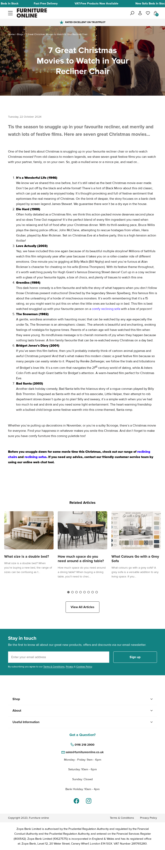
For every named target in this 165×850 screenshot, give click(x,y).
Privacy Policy (148, 818)
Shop (16, 699)
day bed (147, 340)
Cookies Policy (84, 666)
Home (11, 34)
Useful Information (25, 722)
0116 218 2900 (84, 744)
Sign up (135, 657)
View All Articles (82, 607)
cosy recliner (147, 272)
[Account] (140, 13)
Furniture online (39, 818)
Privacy (69, 666)
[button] (10, 13)
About (16, 711)
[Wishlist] (148, 13)
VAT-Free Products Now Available (96, 3)
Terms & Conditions (54, 666)
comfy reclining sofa (106, 309)
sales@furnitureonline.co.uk (85, 752)
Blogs (20, 34)
